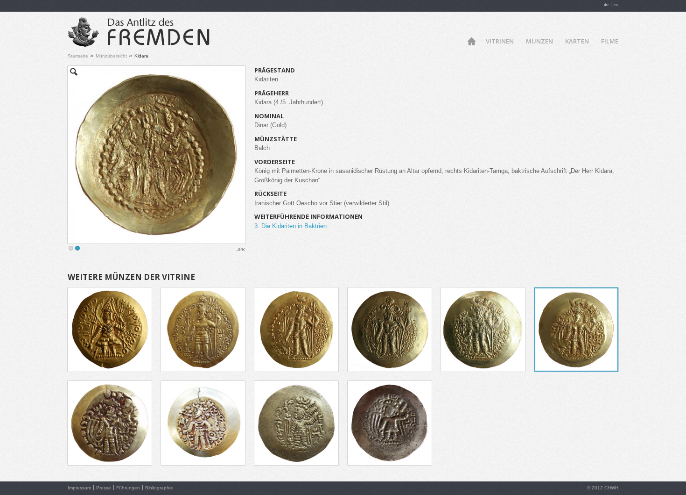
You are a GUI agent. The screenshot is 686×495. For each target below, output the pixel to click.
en (616, 4)
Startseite (78, 55)
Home (471, 40)
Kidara (141, 55)
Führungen (128, 487)
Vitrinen (500, 41)
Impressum (79, 487)
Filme (609, 41)
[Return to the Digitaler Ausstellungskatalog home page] (139, 43)
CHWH (611, 487)
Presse (103, 487)
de (606, 4)
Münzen (539, 41)
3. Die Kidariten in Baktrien (290, 226)
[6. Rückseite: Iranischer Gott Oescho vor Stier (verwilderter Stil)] (156, 155)
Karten (577, 41)
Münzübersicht (111, 55)
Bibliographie (159, 487)
